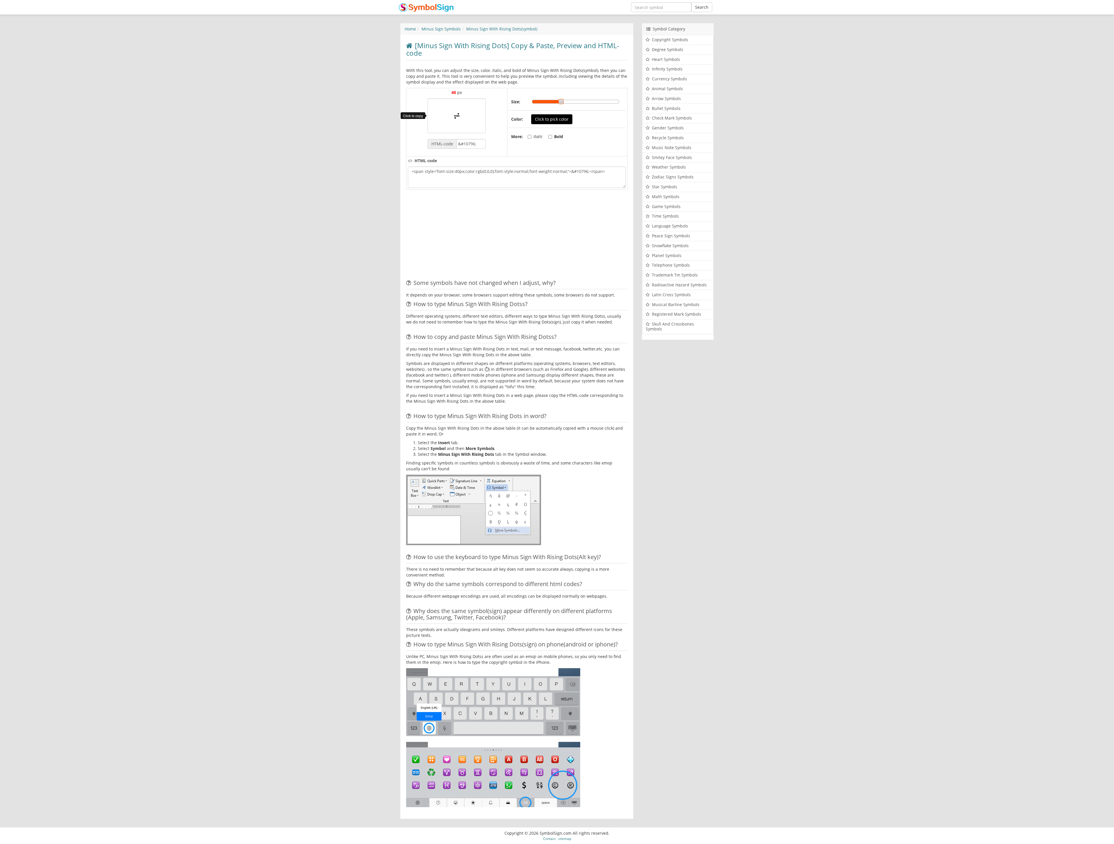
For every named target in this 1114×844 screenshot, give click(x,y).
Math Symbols (665, 196)
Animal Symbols (667, 88)
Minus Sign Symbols (441, 29)
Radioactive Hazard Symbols (679, 285)
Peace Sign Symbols (671, 235)
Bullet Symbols (666, 108)
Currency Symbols (669, 79)
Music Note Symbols (671, 147)
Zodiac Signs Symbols (673, 177)
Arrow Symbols (666, 98)
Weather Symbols (669, 167)
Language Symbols (670, 226)
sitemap (564, 838)
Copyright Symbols (670, 39)
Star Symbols (664, 186)
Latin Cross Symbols (671, 294)
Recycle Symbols (668, 137)
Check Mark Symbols (672, 118)
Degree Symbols (667, 49)
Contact (549, 838)
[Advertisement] (455, 236)
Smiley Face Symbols (672, 157)
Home (410, 29)
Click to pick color (552, 119)
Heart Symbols (666, 59)
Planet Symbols (666, 255)
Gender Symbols (668, 128)
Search (701, 7)
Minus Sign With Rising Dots (501, 29)
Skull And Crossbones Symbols (670, 326)
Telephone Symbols (671, 265)
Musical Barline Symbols (675, 304)
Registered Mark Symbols (676, 314)
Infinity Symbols (667, 69)
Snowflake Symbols (670, 245)
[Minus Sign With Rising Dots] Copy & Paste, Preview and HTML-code (512, 49)
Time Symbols (665, 216)
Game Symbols (666, 206)
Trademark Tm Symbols (675, 275)
